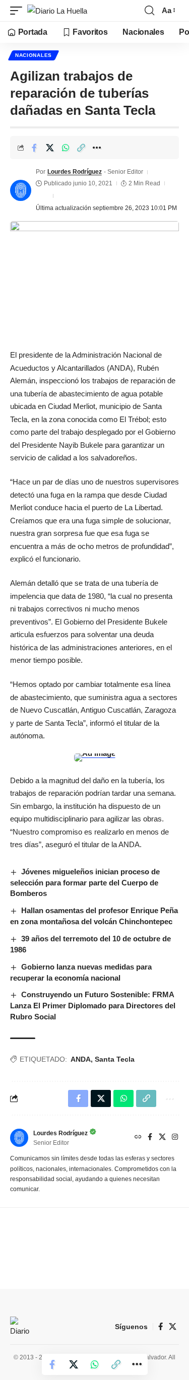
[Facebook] (150, 1137)
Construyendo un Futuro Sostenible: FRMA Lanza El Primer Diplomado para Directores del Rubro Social (92, 1005)
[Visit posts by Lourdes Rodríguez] (20, 190)
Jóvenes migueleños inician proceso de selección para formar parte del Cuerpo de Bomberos (85, 882)
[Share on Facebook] (34, 148)
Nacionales (33, 55)
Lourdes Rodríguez (74, 171)
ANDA (81, 1059)
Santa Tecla (115, 1059)
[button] (18, 11)
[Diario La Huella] (57, 11)
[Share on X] (50, 148)
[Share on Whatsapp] (65, 148)
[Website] (138, 1137)
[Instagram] (175, 1137)
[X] (162, 1137)
